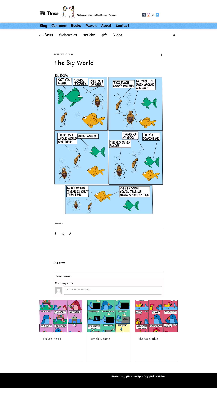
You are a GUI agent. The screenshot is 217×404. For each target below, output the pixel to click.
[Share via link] (69, 233)
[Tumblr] (144, 15)
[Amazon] (153, 15)
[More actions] (161, 54)
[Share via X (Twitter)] (62, 233)
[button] (174, 35)
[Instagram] (148, 15)
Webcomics (68, 35)
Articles (89, 35)
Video (117, 35)
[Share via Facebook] (55, 233)
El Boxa (49, 13)
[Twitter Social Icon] (157, 15)
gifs (104, 35)
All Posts (46, 35)
